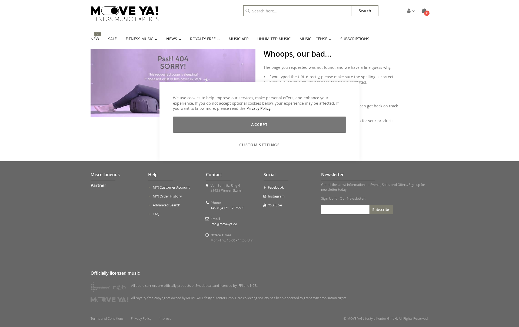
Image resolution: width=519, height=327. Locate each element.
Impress (165, 318)
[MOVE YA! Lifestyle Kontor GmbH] (124, 13)
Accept (259, 124)
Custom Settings (259, 144)
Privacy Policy (258, 108)
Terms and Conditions (107, 318)
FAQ (156, 214)
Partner (98, 185)
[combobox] (297, 10)
